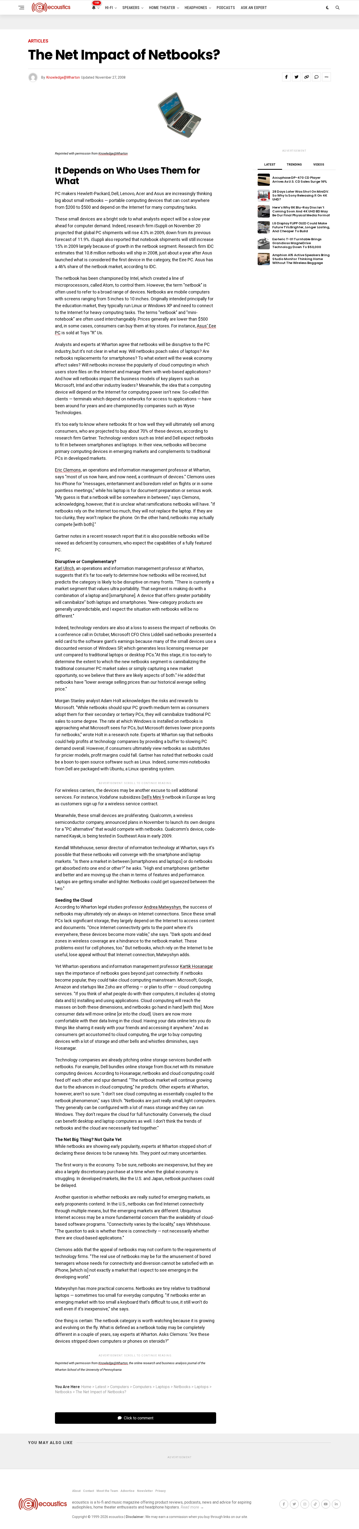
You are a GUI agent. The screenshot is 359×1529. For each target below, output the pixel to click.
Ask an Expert (254, 7)
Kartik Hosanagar (196, 966)
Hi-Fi (109, 7)
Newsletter (145, 1491)
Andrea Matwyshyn (162, 907)
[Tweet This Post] (296, 77)
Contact (88, 1491)
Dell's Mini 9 (153, 797)
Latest (100, 1387)
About (76, 1491)
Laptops (163, 1387)
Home (86, 1387)
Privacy (160, 1491)
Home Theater (162, 7)
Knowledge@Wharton (63, 77)
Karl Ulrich (64, 568)
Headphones (196, 7)
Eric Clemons (68, 469)
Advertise (127, 1491)
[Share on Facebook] (286, 77)
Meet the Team (107, 1491)
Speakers (130, 7)
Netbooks (182, 1387)
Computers (119, 1387)
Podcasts (226, 7)
